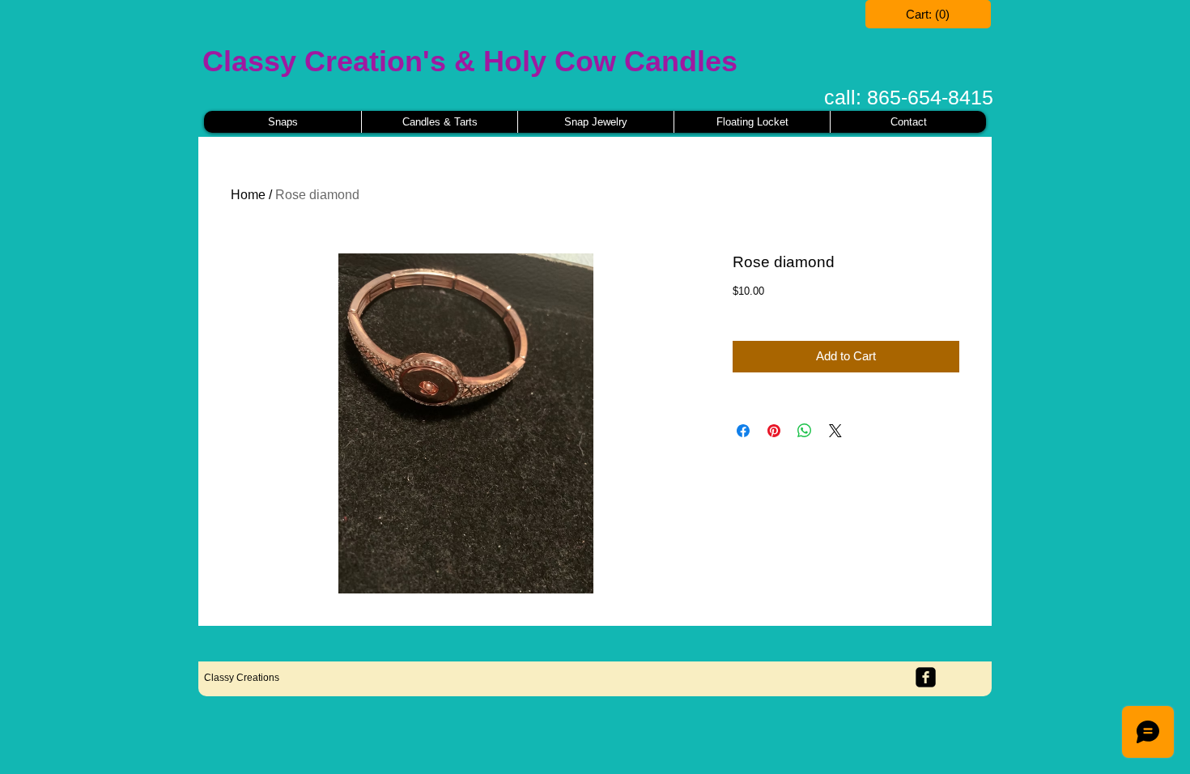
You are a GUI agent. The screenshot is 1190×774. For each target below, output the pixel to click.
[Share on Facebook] (743, 430)
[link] (928, 14)
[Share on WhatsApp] (804, 430)
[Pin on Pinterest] (774, 430)
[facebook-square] (926, 677)
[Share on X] (835, 430)
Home (248, 195)
